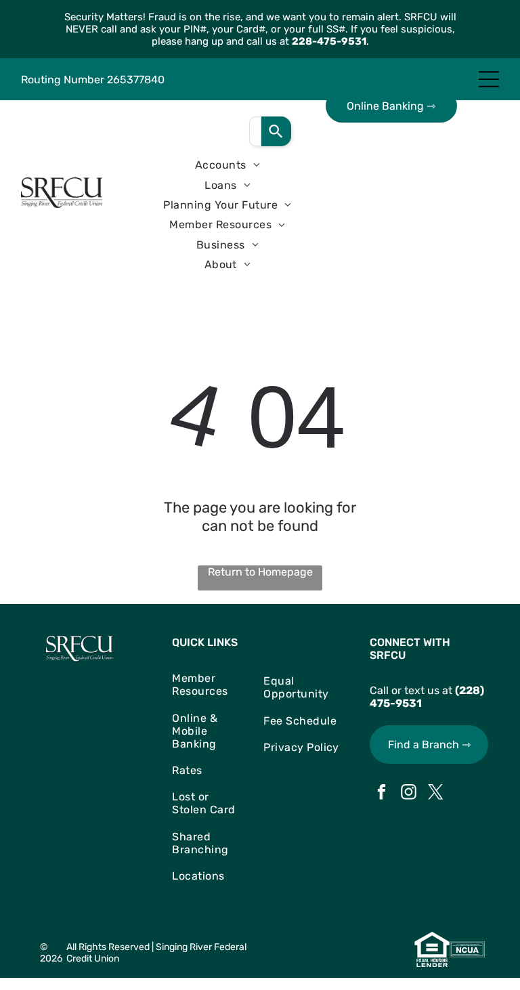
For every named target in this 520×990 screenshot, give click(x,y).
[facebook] (381, 793)
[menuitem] (227, 165)
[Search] (276, 131)
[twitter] (436, 793)
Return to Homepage (260, 571)
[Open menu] (489, 79)
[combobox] (255, 131)
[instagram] (408, 793)
